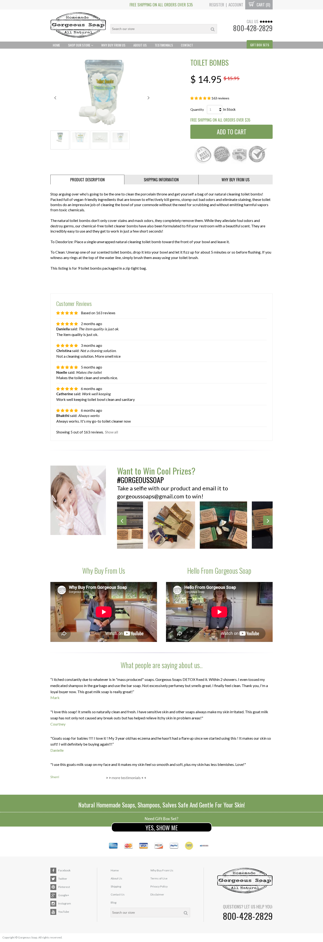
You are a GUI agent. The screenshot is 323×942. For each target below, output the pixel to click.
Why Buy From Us (113, 44)
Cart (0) (263, 5)
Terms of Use (158, 878)
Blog (113, 902)
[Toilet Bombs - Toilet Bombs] (101, 92)
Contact (187, 44)
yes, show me (161, 827)
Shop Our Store (79, 44)
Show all (111, 432)
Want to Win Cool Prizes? (156, 470)
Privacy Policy (159, 886)
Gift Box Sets (259, 44)
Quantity (197, 109)
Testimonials (164, 44)
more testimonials (126, 777)
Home (56, 44)
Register (216, 5)
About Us (140, 44)
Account (235, 5)
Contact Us (118, 894)
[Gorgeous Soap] (78, 25)
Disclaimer (157, 894)
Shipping (116, 886)
